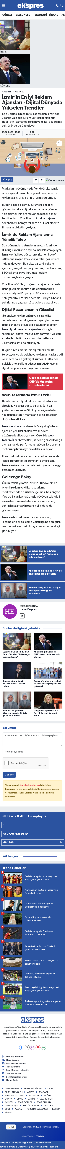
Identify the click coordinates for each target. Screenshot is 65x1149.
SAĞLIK (47, 1095)
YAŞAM (19, 1109)
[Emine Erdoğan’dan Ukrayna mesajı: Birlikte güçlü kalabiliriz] (17, 700)
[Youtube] (38, 1047)
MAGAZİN (44, 1092)
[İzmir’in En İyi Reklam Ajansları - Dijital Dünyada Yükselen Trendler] (32, 157)
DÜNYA (8, 1099)
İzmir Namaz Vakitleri (16, 1063)
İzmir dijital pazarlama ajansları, (22, 329)
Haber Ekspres (28, 609)
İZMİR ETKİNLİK (44, 1102)
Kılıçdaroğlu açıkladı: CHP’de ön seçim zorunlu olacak (47, 654)
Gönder (9, 775)
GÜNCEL (7, 15)
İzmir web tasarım (13, 426)
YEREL (21, 1095)
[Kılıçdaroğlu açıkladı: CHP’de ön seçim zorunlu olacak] (48, 641)
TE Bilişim (40, 1136)
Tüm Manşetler (13, 1073)
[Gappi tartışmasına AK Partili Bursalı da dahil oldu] (48, 700)
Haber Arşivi (12, 1080)
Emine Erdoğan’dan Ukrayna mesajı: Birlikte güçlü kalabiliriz (15, 713)
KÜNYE (8, 1112)
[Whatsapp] (43, 1047)
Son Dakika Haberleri (16, 1077)
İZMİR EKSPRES (12, 1089)
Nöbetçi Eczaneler (15, 1057)
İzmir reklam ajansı (43, 218)
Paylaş (9, 179)
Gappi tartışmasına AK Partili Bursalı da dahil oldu (46, 713)
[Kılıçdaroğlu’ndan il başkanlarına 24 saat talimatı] (17, 670)
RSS (12, 1127)
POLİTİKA (48, 1106)
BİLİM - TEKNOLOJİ (14, 1092)
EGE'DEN (9, 1095)
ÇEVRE (20, 1099)
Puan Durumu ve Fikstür (17, 1070)
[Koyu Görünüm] (57, 5)
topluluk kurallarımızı (30, 785)
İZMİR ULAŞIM (11, 1106)
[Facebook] (21, 1047)
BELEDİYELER (23, 15)
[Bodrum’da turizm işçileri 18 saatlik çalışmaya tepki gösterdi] (48, 670)
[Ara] (61, 5)
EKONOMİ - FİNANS (46, 15)
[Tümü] (61, 856)
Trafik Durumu (13, 1067)
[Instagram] (32, 1047)
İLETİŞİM (56, 1109)
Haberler (6, 92)
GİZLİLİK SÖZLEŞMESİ (37, 1109)
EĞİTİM (31, 1099)
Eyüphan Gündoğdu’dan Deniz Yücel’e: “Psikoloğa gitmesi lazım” (16, 654)
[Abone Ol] (55, 180)
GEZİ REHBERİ (45, 1099)
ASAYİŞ (30, 1092)
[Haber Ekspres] (10, 611)
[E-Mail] (22, 615)
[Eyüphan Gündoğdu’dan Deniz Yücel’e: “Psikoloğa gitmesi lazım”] (17, 641)
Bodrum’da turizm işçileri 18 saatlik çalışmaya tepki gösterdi (47, 683)
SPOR (50, 1089)
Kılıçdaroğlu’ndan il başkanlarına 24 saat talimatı (14, 683)
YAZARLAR (34, 1095)
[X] (27, 1047)
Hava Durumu (12, 1060)
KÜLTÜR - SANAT (31, 1106)
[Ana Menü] (3, 5)
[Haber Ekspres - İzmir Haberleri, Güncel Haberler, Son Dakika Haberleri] (30, 5)
